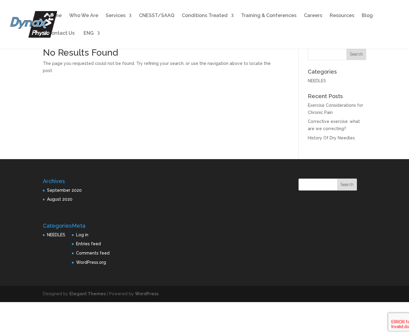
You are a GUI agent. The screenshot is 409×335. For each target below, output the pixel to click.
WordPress (146, 293)
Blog (367, 15)
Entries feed (88, 243)
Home (55, 15)
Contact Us (61, 33)
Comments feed (93, 253)
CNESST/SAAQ (156, 15)
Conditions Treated (205, 15)
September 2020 (64, 190)
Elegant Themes (87, 293)
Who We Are (83, 15)
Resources (342, 15)
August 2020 (59, 199)
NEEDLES (317, 80)
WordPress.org (91, 262)
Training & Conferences (268, 15)
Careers (313, 15)
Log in (82, 234)
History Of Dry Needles (331, 137)
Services (115, 15)
